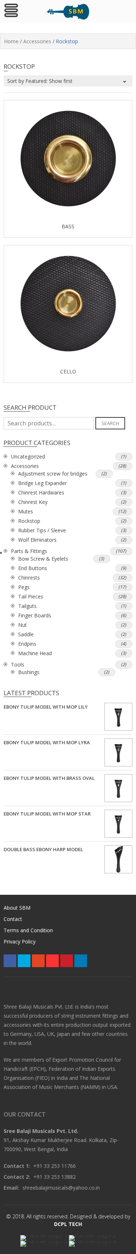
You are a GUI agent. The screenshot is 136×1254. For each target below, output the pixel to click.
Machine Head (35, 653)
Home (11, 41)
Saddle (26, 634)
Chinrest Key (33, 501)
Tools (17, 664)
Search (110, 423)
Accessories (37, 41)
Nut (22, 624)
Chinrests (29, 577)
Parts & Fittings (29, 551)
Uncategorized (28, 456)
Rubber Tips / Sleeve (42, 530)
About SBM (17, 907)
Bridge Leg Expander (42, 483)
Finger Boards (34, 615)
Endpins (27, 643)
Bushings (29, 672)
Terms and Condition (28, 930)
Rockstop (29, 520)
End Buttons (32, 568)
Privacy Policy (20, 941)
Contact (13, 919)
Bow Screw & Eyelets (43, 558)
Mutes (25, 511)
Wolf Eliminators (37, 539)
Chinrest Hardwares (41, 492)
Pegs (24, 587)
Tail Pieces (30, 596)
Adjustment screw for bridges (52, 473)
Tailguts (27, 605)
